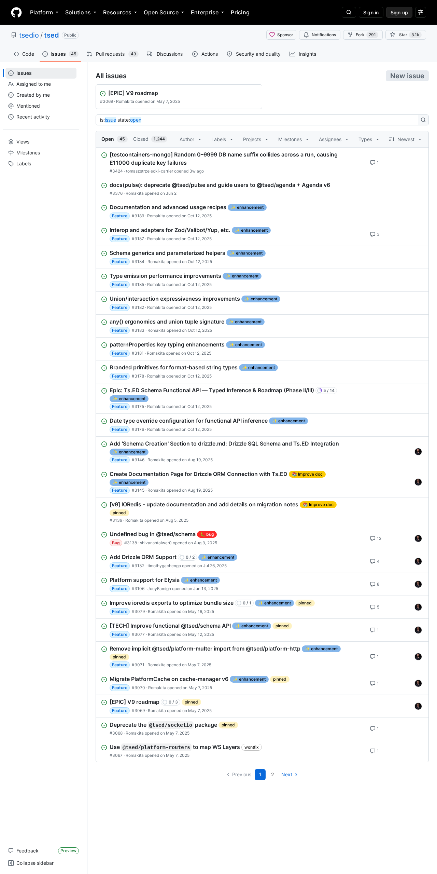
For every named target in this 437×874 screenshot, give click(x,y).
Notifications (324, 34)
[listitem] (262, 163)
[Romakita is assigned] (418, 451)
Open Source (161, 12)
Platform (41, 12)
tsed (51, 35)
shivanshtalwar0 (156, 542)
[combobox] (259, 120)
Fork (366, 34)
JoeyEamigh (159, 588)
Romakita (125, 101)
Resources (117, 12)
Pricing (240, 12)
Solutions (78, 12)
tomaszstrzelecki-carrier (149, 171)
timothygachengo (164, 565)
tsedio (29, 35)
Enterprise (204, 12)
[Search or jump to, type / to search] (349, 12)
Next (286, 774)
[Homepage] (16, 12)
